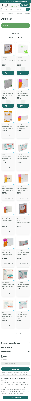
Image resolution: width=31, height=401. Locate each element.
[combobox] (13, 9)
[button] (15, 25)
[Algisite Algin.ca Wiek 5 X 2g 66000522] (23, 116)
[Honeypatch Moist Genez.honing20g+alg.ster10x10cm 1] (8, 49)
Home (2, 13)
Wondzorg (19, 13)
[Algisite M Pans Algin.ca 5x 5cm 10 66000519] (8, 242)
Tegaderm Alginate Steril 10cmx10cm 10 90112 (22, 316)
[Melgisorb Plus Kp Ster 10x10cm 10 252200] (8, 83)
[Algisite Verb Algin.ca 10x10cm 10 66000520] (23, 83)
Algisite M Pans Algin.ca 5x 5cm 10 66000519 (7, 254)
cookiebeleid (19, 393)
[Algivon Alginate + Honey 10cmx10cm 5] (8, 116)
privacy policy (23, 374)
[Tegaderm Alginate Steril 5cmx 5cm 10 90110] (8, 304)
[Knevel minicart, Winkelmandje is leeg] (22, 5)
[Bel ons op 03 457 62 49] (18, 5)
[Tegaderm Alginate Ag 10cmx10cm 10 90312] (8, 274)
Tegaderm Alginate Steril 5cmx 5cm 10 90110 (7, 316)
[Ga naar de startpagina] (10, 5)
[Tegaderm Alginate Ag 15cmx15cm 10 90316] (23, 274)
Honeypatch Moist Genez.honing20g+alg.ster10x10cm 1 (11, 60)
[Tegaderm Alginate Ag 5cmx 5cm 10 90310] (23, 146)
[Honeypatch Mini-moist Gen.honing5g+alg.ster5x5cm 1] (23, 209)
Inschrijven (15, 369)
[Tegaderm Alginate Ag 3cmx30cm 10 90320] (23, 242)
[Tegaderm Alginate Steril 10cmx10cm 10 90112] (23, 304)
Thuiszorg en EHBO (10, 13)
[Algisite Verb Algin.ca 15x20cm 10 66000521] (8, 209)
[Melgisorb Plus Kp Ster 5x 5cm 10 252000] (23, 49)
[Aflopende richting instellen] (22, 37)
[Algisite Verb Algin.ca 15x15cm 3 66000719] (8, 178)
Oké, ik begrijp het (15, 397)
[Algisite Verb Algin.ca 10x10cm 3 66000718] (23, 178)
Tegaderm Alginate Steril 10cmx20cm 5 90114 (7, 158)
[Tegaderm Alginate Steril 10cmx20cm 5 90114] (8, 146)
